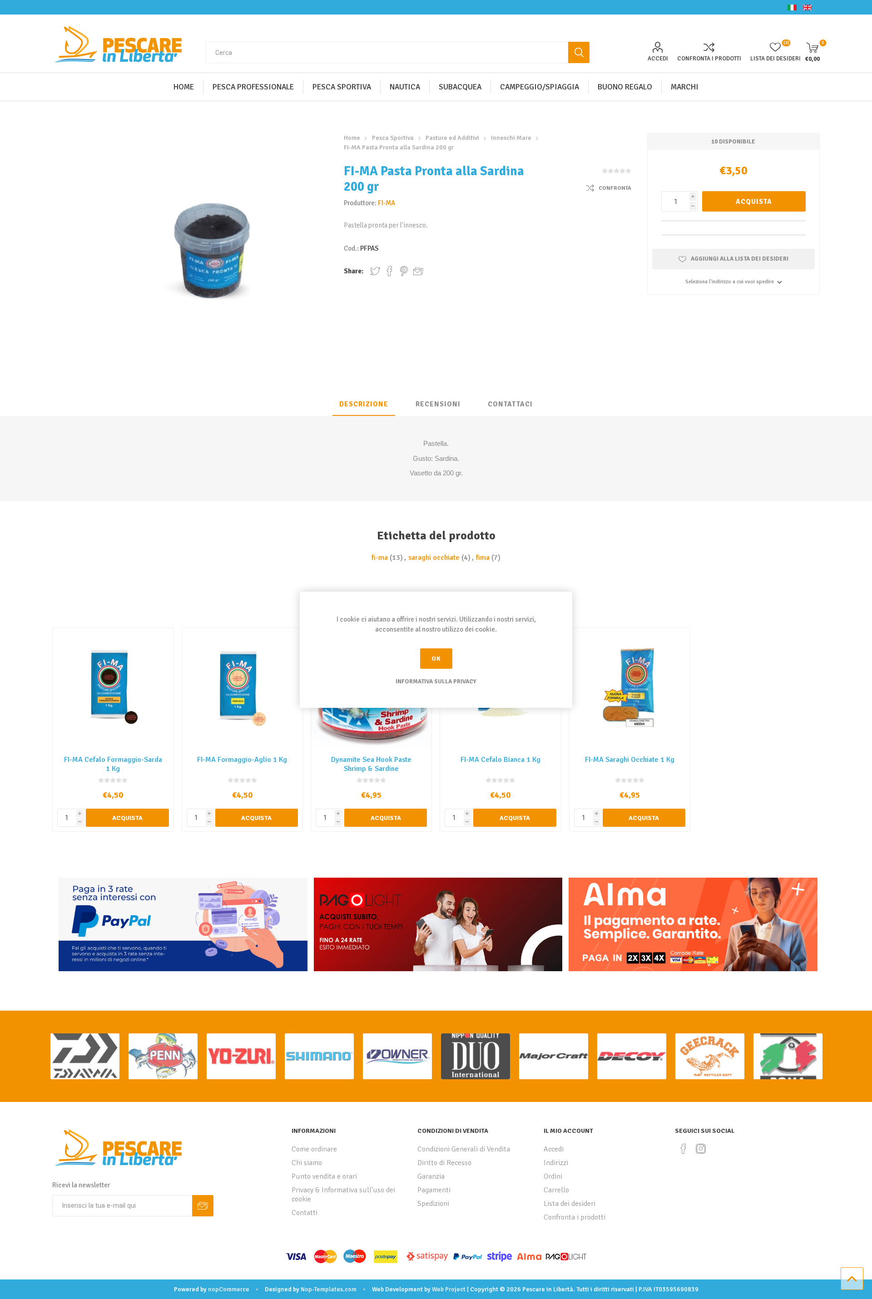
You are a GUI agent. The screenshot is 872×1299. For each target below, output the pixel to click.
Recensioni (438, 404)
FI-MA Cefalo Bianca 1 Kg (500, 759)
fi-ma (380, 557)
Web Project (449, 1289)
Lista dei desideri (569, 1203)
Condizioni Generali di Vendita (463, 1149)
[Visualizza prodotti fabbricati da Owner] (397, 1056)
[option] (85, 1056)
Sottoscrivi (202, 1205)
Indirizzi (556, 1162)
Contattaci (510, 404)
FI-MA (386, 203)
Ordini (553, 1176)
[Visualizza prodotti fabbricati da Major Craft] (553, 1056)
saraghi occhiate (434, 557)
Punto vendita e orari (324, 1176)
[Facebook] (683, 1148)
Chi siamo (307, 1162)
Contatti (304, 1212)
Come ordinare (314, 1149)
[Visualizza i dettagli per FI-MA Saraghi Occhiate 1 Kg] (630, 688)
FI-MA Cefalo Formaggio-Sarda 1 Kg (113, 764)
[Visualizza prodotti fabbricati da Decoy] (631, 1056)
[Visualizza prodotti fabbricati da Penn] (163, 1056)
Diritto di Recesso (444, 1162)
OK (436, 658)
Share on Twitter (375, 271)
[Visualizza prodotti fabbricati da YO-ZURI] (241, 1056)
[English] (807, 7)
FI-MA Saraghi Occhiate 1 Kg (629, 759)
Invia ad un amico (418, 271)
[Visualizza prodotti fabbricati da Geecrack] (709, 1056)
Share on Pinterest (404, 271)
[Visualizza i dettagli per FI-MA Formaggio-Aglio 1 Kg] (242, 688)
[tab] (363, 404)
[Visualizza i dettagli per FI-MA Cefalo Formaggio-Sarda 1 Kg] (113, 688)
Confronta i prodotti (709, 58)
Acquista (754, 202)
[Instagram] (701, 1148)
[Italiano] (792, 7)
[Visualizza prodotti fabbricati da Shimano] (319, 1056)
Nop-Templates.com (329, 1289)
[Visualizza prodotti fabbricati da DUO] (475, 1056)
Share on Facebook (390, 271)
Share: (353, 271)
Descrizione (363, 404)
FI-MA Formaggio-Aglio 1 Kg (242, 759)
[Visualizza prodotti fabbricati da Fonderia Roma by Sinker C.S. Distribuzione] (787, 1056)
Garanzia (431, 1176)
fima (483, 557)
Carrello (556, 1190)
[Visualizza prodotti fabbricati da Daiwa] (84, 1056)
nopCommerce (228, 1289)
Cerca (579, 52)
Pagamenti (434, 1190)
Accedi (658, 58)
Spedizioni (433, 1203)
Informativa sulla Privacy (436, 681)
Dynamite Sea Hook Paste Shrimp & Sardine (371, 764)
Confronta (615, 188)
